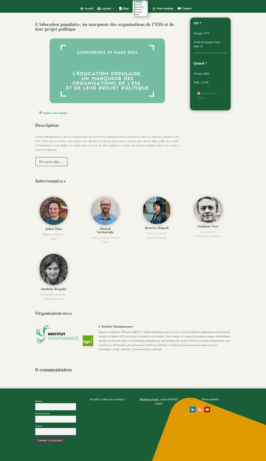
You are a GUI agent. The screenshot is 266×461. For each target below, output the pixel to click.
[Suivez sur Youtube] (207, 409)
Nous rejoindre (210, 399)
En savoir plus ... (51, 161)
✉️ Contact (184, 8)
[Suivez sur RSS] (200, 409)
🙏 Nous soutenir (162, 8)
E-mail (38, 425)
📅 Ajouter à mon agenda (53, 113)
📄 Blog (124, 8)
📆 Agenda (104, 8)
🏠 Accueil (86, 8)
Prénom (38, 401)
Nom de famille (42, 413)
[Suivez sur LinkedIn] (193, 409)
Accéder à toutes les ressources (107, 399)
